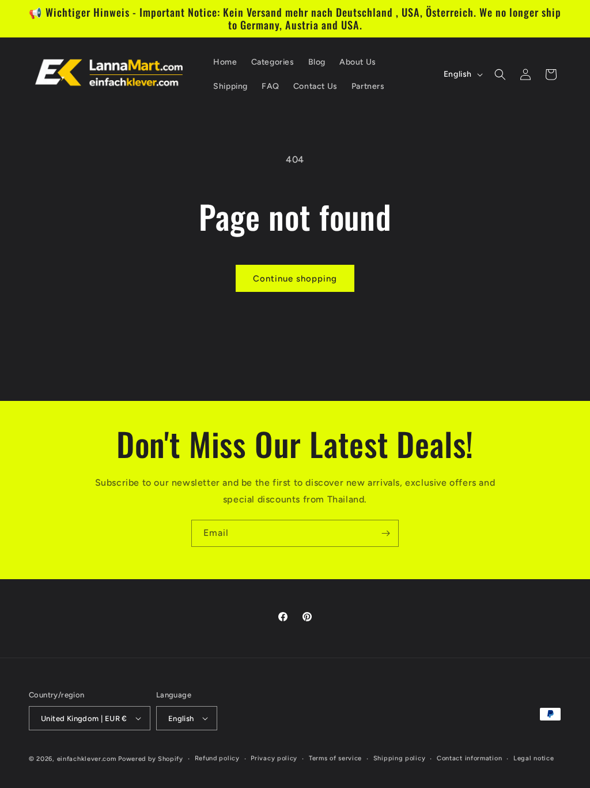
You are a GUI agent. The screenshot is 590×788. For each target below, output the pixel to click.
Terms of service (335, 758)
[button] (500, 74)
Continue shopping (295, 278)
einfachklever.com (86, 759)
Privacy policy (274, 758)
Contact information (469, 758)
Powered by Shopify (150, 759)
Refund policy (217, 758)
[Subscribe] (385, 533)
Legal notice (533, 758)
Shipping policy (399, 758)
